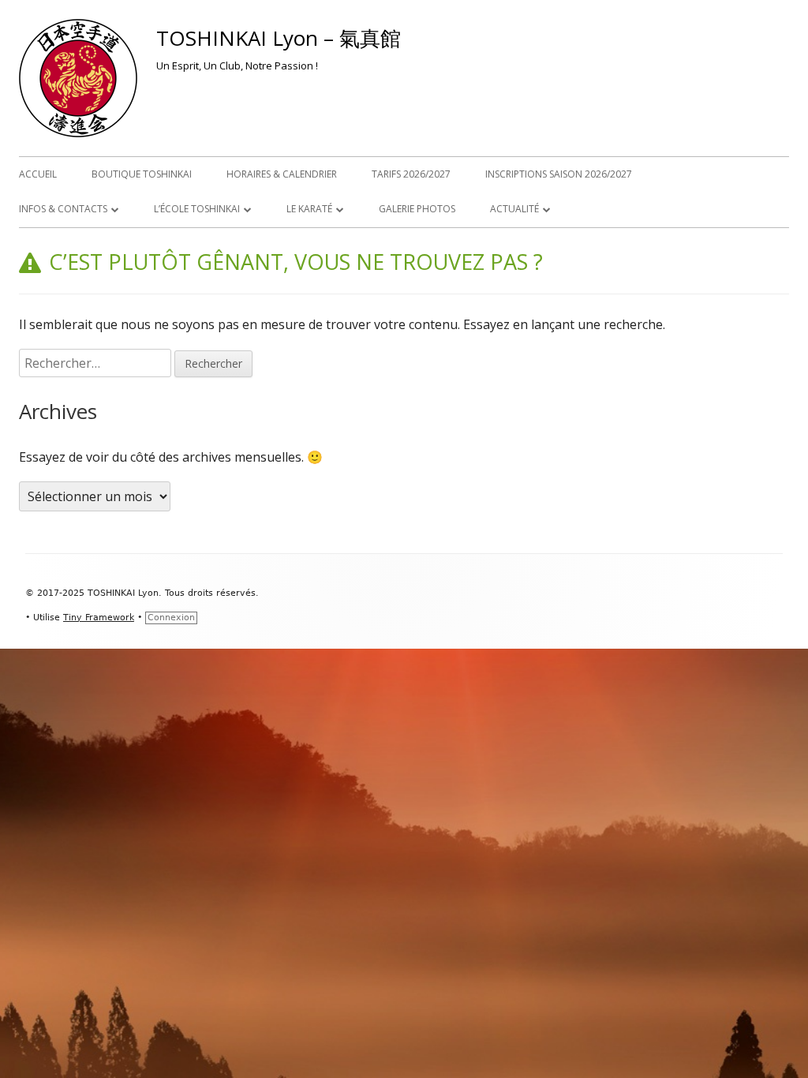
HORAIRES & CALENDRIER (281, 174)
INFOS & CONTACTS (63, 208)
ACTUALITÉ (514, 208)
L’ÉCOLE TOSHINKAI (197, 208)
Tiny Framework (98, 617)
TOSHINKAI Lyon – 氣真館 (278, 38)
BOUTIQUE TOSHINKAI (142, 174)
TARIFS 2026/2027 (411, 174)
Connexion (171, 617)
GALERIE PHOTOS (417, 208)
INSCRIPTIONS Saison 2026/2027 (558, 174)
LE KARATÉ (309, 208)
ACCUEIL (38, 174)
